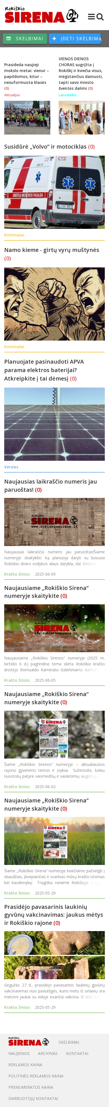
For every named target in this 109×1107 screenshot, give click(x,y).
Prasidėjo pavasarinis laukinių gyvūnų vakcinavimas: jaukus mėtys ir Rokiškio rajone (53, 915)
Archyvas (48, 1053)
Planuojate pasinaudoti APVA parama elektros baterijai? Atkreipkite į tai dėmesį (44, 370)
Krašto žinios (17, 574)
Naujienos (19, 1053)
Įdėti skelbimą (80, 38)
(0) (6, 88)
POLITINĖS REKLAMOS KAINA (35, 1076)
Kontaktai (77, 1053)
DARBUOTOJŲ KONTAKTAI (33, 1098)
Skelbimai (29, 38)
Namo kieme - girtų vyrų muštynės (51, 250)
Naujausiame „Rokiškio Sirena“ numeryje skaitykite (46, 592)
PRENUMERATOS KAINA (30, 1087)
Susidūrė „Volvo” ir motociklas (46, 146)
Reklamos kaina (25, 1064)
